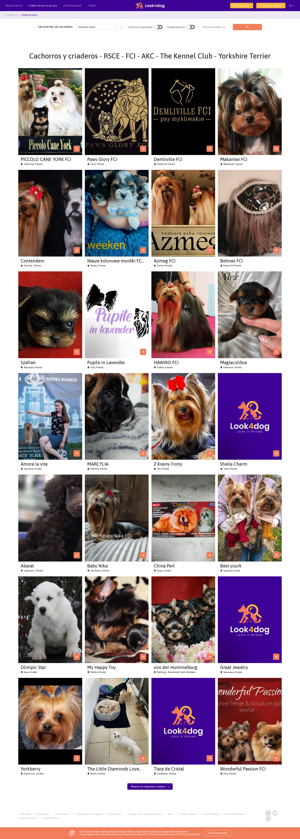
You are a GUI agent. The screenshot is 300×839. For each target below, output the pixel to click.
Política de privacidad (189, 834)
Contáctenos (115, 814)
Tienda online (24, 814)
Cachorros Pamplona (235, 814)
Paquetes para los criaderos (89, 814)
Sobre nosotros (62, 814)
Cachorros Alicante (27, 818)
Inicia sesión (242, 5)
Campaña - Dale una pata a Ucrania (144, 814)
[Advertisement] (150, 799)
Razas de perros (13, 5)
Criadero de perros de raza (43, 5)
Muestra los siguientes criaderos (148, 786)
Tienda (91, 5)
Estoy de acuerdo (218, 833)
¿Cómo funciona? (72, 5)
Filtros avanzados (214, 27)
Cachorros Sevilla (187, 814)
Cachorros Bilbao (210, 814)
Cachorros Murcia (51, 818)
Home (170, 814)
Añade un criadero (272, 5)
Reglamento (43, 814)
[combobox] (78, 27)
